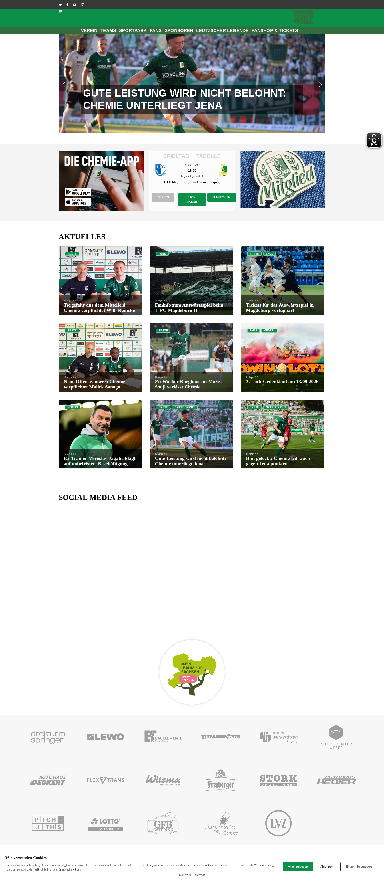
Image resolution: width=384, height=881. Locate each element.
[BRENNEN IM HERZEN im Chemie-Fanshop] (313, 181)
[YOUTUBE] (74, 4)
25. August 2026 (192, 164)
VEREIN (269, 330)
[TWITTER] (60, 4)
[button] (176, 156)
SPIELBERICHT (185, 407)
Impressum (199, 875)
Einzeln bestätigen (359, 866)
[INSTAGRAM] (82, 4)
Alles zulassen (298, 866)
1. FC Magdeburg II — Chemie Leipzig (192, 182)
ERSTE (72, 253)
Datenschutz (185, 875)
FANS (162, 253)
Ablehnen (327, 866)
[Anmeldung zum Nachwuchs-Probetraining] (132, 181)
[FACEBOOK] (67, 4)
